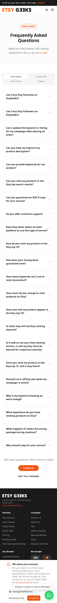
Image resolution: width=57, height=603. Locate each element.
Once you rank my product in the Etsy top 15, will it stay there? (25, 364)
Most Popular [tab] (16, 76)
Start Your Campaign (28, 476)
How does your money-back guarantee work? (22, 261)
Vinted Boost (8, 526)
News (33, 539)
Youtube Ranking (10, 556)
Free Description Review (14, 543)
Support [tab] (41, 81)
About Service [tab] (16, 81)
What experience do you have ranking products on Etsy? (23, 414)
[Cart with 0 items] (46, 9)
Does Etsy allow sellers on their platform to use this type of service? (27, 228)
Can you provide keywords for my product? (25, 166)
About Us (35, 522)
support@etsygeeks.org (12, 505)
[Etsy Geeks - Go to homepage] (16, 10)
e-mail (43, 52)
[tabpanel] (28, 270)
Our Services (8, 517)
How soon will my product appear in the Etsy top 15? (27, 311)
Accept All (34, 598)
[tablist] (28, 79)
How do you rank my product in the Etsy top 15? (26, 245)
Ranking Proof (9, 539)
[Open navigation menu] (52, 10)
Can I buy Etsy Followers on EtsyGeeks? (22, 113)
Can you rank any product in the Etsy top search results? (25, 182)
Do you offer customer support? (24, 214)
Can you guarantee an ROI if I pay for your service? (25, 199)
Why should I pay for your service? (26, 445)
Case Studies (8, 522)
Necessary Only (16, 598)
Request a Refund (39, 543)
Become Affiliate (39, 535)
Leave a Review (38, 530)
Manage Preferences (22, 591)
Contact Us (28, 468)
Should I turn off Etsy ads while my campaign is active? (26, 381)
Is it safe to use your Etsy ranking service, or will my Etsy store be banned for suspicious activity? (25, 346)
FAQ (33, 526)
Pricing (5, 535)
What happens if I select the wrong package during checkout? (26, 430)
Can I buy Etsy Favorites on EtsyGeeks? (21, 96)
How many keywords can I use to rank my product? (25, 278)
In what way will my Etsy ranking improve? (25, 328)
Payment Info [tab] (41, 76)
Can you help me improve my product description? (23, 149)
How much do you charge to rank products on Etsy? (25, 294)
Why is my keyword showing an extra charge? (24, 397)
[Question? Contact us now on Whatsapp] (49, 595)
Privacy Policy (22, 582)
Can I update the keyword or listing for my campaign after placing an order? (26, 131)
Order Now (7, 530)
